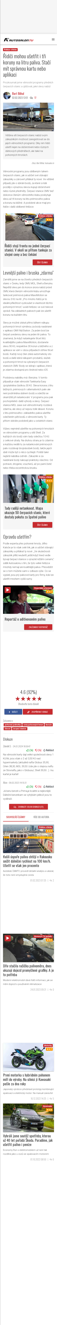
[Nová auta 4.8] (28, 1117)
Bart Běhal (18, 93)
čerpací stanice (19, 729)
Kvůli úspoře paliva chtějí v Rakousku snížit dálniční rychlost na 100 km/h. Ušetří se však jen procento (27, 861)
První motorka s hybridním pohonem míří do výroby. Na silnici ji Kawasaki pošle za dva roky (27, 1079)
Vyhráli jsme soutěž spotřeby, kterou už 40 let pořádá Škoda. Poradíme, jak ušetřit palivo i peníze (28, 1140)
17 (35, 97)
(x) (31, 750)
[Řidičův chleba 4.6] (29, 226)
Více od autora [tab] (41, 817)
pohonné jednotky (13, 725)
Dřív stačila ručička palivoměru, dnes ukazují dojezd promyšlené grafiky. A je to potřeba (28, 970)
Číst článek (42, 262)
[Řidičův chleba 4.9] (28, 838)
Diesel (7, 729)
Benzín (49, 725)
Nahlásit (49, 750)
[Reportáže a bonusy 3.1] (28, 599)
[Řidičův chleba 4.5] (28, 488)
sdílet (14, 711)
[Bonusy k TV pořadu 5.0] (28, 947)
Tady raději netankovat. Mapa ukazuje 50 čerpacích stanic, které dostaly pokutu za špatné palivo (27, 512)
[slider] (28, 698)
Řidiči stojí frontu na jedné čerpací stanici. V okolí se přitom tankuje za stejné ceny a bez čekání (28, 250)
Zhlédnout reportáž (38, 627)
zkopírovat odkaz (39, 711)
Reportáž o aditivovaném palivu (25, 619)
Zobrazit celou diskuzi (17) (30, 806)
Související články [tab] (15, 817)
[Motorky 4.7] (28, 1056)
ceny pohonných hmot (33, 725)
